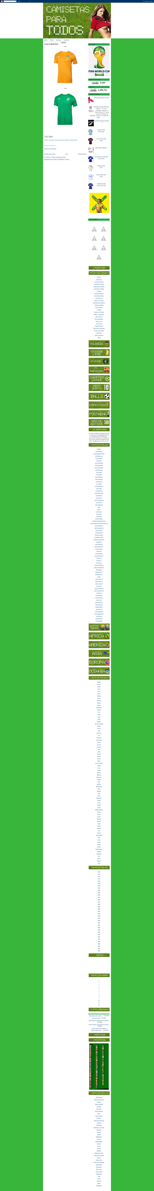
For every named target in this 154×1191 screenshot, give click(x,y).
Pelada (99, 805)
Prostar (99, 812)
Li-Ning (99, 765)
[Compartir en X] (48, 137)
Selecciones (67, 139)
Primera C (99, 560)
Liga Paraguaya (99, 486)
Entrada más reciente (49, 154)
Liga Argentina (99, 553)
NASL (98, 509)
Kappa (99, 756)
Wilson (99, 860)
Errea (99, 730)
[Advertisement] (76, 151)
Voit (99, 856)
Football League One (99, 539)
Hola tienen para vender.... (96, 1015)
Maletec (99, 775)
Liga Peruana (99, 530)
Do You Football (99, 723)
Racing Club (99, 1160)
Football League (99, 537)
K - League (99, 484)
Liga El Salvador (99, 467)
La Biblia (99, 309)
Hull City (99, 1139)
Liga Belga (99, 516)
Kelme (99, 758)
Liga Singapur (98, 458)
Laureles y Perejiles (99, 312)
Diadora (99, 721)
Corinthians (99, 1125)
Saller (98, 826)
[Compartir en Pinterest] (52, 137)
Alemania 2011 (101, 165)
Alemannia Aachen (99, 1099)
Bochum (99, 1118)
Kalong (99, 754)
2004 (99, 895)
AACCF (99, 277)
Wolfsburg (99, 1185)
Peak (99, 802)
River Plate (99, 1169)
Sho (99, 830)
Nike (99, 793)
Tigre (99, 1176)
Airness (99, 684)
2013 (99, 874)
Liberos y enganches (99, 314)
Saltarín (99, 828)
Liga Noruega (99, 451)
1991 (99, 925)
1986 (99, 936)
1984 (99, 941)
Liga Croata (99, 498)
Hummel (99, 747)
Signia (99, 833)
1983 (99, 943)
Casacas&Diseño (98, 293)
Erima (98, 728)
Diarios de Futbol (99, 300)
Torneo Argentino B (99, 567)
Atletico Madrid (99, 1104)
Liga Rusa (99, 551)
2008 (99, 885)
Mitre (99, 788)
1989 (99, 929)
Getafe (99, 1134)
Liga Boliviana (99, 470)
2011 (99, 878)
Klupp (98, 761)
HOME (46, 40)
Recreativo (99, 1167)
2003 (99, 897)
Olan (99, 795)
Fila (99, 735)
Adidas (99, 682)
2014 (50, 139)
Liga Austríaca (99, 549)
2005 (99, 892)
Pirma (98, 807)
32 (99, 1005)
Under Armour (98, 849)
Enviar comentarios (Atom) (59, 157)
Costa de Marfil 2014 (51, 44)
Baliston (99, 700)
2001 (99, 902)
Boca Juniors (99, 1116)
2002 (99, 899)
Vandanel (99, 853)
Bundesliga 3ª (98, 574)
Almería (99, 1102)
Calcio (99, 576)
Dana (99, 719)
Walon (99, 858)
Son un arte (99, 323)
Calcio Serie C (99, 581)
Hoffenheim (99, 1137)
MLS (99, 507)
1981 (99, 948)
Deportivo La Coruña (99, 1127)
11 (99, 1002)
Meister (99, 784)
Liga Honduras (99, 479)
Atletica (99, 696)
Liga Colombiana (99, 500)
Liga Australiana (99, 463)
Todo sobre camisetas (99, 328)
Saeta (98, 823)
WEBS (52, 40)
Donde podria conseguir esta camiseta (98, 1020)
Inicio (66, 154)
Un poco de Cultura (99, 330)
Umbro (99, 847)
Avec (99, 698)
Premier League (99, 535)
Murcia (99, 1157)
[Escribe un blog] (47, 137)
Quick (98, 816)
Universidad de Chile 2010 (101, 156)
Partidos (99, 449)
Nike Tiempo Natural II (101, 147)
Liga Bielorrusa (99, 456)
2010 (99, 881)
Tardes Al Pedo (99, 326)
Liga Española (99, 518)
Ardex (98, 686)
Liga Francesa (99, 544)
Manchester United (99, 1155)
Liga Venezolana (99, 493)
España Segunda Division (99, 521)
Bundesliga (99, 569)
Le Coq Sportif (99, 763)
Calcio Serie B (99, 579)
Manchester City (99, 1153)
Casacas (99, 291)
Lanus (99, 1146)
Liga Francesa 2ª (99, 546)
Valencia (99, 1181)
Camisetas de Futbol (99, 286)
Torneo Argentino (99, 565)
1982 (99, 946)
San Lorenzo (99, 1171)
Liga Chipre (99, 616)
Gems (99, 742)
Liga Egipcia (99, 481)
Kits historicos (99, 307)
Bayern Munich (99, 1111)
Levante (99, 1148)
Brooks (99, 703)
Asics (98, 689)
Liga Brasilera (98, 607)
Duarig (99, 726)
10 (99, 1000)
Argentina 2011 (101, 129)
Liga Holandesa (99, 611)
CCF (99, 712)
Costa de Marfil (58, 139)
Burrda (99, 705)
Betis (99, 1113)
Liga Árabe (99, 488)
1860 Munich (99, 1097)
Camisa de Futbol (98, 282)
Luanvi (99, 770)
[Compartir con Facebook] (50, 137)
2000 (99, 904)
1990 (99, 927)
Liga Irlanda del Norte (98, 453)
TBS (99, 837)
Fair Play (99, 733)
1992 (99, 923)
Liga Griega (99, 511)
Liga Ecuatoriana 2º (99, 590)
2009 (99, 883)
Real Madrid (99, 1164)
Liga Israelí (99, 472)
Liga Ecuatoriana (99, 588)
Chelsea (99, 1123)
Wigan (99, 1183)
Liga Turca (99, 600)
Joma (98, 751)
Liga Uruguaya (99, 604)
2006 (99, 890)
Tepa (99, 840)
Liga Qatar (99, 460)
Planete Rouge (99, 809)
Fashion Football (99, 305)
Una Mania (99, 333)
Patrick (99, 800)
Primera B (99, 558)
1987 (99, 934)
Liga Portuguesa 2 (99, 528)
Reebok (99, 819)
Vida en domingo (99, 335)
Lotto (99, 768)
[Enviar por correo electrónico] (45, 137)
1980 (99, 950)
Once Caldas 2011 (101, 174)
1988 (99, 932)
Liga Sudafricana (99, 614)
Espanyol (99, 1130)
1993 (99, 920)
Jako (99, 749)
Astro (99, 691)
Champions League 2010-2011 (101, 106)
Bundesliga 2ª (98, 572)
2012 (99, 876)
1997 (99, 911)
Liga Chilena (99, 609)
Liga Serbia (99, 474)
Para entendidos (99, 319)
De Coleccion (99, 298)
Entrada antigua (82, 154)
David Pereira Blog (99, 295)
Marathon (99, 777)
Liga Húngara (99, 491)
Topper (99, 842)
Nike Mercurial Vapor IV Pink (101, 97)
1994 (99, 918)
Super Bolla (99, 835)
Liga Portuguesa (99, 525)
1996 (99, 913)
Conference (99, 542)
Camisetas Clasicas (99, 284)
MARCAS (58, 40)
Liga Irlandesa (99, 532)
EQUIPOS (66, 40)
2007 (99, 888)
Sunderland (99, 1174)
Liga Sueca (99, 514)
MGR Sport (99, 786)
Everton (99, 1132)
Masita (99, 779)
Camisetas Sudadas (99, 289)
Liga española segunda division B (99, 523)
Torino (99, 1178)
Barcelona (99, 1109)
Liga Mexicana (99, 602)
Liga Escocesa (99, 597)
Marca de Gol (98, 316)
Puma (63, 139)
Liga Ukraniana (99, 477)
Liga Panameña (99, 465)
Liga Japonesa (99, 504)
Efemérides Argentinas (99, 302)
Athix (99, 693)
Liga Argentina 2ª (99, 556)
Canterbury (99, 707)
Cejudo (99, 714)
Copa (99, 716)
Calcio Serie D (99, 583)
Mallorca (99, 1150)
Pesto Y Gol (99, 321)
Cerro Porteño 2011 (101, 138)
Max (99, 782)
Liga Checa (99, 502)
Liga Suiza (99, 586)
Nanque (99, 791)
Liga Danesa (99, 495)
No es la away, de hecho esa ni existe (98, 1024)
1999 (99, 906)
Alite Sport (99, 279)
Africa (53, 139)
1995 (99, 916)
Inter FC (99, 1143)
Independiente (99, 1141)
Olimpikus (99, 798)
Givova (99, 744)
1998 (99, 909)
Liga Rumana (99, 595)
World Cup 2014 (73, 139)
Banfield (99, 1106)
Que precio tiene (96, 1018)
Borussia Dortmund (99, 1120)
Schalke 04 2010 (101, 183)
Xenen (99, 337)
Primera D (99, 563)
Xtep (99, 863)
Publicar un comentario (50, 148)
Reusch (99, 821)
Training (99, 844)
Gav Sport (99, 740)
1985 (99, 939)
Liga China (99, 593)
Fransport (99, 737)
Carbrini (99, 710)
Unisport (99, 851)
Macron (99, 772)
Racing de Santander (99, 1162)
